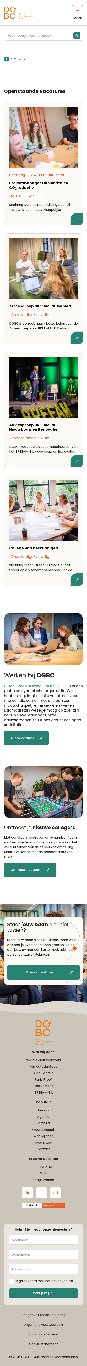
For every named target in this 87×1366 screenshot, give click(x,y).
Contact (43, 1149)
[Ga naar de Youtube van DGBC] (55, 1192)
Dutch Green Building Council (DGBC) (37, 686)
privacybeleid (62, 1281)
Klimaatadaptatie (43, 1066)
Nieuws (43, 1110)
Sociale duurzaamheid (43, 1060)
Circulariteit (43, 1073)
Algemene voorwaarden (43, 1324)
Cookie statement (43, 1344)
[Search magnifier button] (76, 35)
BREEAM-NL (43, 1092)
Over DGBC (43, 1142)
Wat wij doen (43, 1136)
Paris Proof (43, 1079)
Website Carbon (53, 1205)
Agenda (43, 1116)
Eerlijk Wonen (43, 1180)
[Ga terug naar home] (18, 13)
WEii (43, 1173)
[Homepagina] (6, 59)
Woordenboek (43, 1129)
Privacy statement (43, 1334)
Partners (43, 1123)
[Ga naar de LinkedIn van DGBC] (27, 1192)
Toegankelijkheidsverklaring (43, 1315)
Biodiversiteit (43, 1086)
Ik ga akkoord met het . (44, 1281)
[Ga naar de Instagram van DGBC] (41, 1192)
